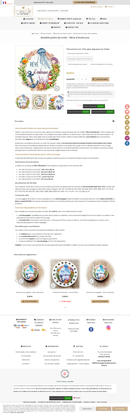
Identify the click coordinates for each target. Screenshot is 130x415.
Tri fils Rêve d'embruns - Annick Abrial (65, 292)
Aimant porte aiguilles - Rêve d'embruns (30, 292)
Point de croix (78, 352)
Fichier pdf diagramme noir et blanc (102, 64)
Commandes (26, 356)
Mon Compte (102, 402)
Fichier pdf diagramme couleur (77, 64)
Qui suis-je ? (52, 352)
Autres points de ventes (52, 356)
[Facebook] (127, 143)
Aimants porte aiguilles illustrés (78, 360)
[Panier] (127, 112)
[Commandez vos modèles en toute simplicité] (127, 117)
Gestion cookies (89, 402)
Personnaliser (87, 408)
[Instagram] (127, 138)
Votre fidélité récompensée (85, 2)
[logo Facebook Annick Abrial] (91, 329)
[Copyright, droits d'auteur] (127, 133)
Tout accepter (119, 408)
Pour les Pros (105, 354)
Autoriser (101, 106)
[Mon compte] (127, 106)
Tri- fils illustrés (78, 356)
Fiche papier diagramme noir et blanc (79, 59)
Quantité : (70, 79)
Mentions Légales (29, 402)
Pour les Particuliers (104, 352)
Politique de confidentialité (72, 402)
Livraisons (25, 364)
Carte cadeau (84, 364)
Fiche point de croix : (88, 49)
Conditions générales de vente (49, 402)
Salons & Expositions (51, 360)
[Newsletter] (127, 127)
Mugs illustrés (72, 364)
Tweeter (79, 105)
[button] (61, 102)
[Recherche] (127, 122)
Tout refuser (103, 408)
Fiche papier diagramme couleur (78, 53)
